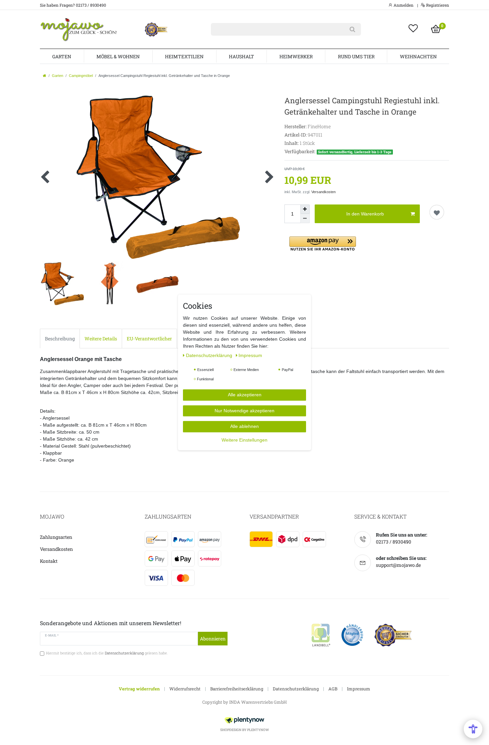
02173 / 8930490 (393, 542)
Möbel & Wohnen (118, 56)
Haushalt (241, 56)
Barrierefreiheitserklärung (236, 689)
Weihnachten (418, 56)
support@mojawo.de (398, 565)
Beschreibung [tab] (60, 338)
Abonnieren (213, 638)
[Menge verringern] (305, 218)
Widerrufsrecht (185, 689)
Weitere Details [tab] (100, 338)
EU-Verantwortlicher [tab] (149, 338)
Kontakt (49, 561)
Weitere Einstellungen (244, 440)
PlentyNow (258, 730)
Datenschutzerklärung (296, 689)
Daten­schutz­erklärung (210, 355)
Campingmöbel (81, 76)
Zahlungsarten (56, 537)
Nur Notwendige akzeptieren (244, 410)
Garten (61, 56)
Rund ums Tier (356, 56)
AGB (332, 689)
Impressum (358, 689)
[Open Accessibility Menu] (473, 729)
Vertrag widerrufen (139, 689)
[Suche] (352, 29)
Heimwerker (296, 56)
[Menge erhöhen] (305, 209)
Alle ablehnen (244, 426)
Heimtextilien (184, 56)
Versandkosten (323, 192)
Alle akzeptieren (244, 395)
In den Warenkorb (365, 213)
